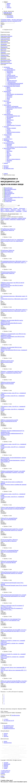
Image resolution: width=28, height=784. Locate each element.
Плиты (8, 110)
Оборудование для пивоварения (15, 94)
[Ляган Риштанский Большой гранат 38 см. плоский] (14, 584)
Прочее (8, 113)
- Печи (23, 209)
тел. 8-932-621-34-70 (9, 720)
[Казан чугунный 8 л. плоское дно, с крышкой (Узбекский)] (14, 642)
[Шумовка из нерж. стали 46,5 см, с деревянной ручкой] (14, 394)
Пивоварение (7, 91)
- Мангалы (13, 209)
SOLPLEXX (10, 71)
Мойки (8, 87)
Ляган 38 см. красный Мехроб (8, 519)
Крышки (9, 130)
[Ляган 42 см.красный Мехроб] (9, 561)
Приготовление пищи (9, 148)
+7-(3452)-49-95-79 (5, 770)
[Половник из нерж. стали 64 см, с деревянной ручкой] (14, 495)
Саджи (8, 161)
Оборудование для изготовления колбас (17, 147)
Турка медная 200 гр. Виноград (9, 541)
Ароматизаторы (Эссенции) (14, 125)
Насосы (8, 88)
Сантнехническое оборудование (12, 86)
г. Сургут (6, 719)
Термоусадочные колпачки (13, 132)
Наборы (9, 121)
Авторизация (10, 17)
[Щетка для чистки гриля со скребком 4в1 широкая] (14, 483)
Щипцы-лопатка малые (7, 362)
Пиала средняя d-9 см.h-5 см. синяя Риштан (12, 241)
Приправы (9, 144)
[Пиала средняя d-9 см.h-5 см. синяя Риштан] (12, 239)
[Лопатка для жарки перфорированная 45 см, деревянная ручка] (14, 432)
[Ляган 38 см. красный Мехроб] (9, 518)
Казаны (8, 149)
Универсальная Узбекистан (7, 273)
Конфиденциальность (9, 728)
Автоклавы (6, 140)
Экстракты (9, 96)
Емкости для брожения (12, 106)
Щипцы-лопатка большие (7, 383)
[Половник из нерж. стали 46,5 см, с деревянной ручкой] (14, 445)
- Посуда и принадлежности (14, 210)
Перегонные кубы (11, 78)
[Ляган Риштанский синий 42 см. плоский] (12, 572)
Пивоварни (9, 95)
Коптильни (9, 151)
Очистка (9, 124)
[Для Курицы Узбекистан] (7, 250)
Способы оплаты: (5, 715)
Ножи (8, 156)
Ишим (8, 4)
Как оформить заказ (9, 725)
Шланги (9, 111)
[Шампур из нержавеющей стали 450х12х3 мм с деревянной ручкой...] (14, 335)
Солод (8, 99)
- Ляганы (6, 209)
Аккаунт (6, 733)
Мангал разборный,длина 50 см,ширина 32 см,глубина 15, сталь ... (12, 609)
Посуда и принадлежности (13, 159)
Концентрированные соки (13, 115)
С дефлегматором (11, 82)
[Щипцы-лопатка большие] (8, 382)
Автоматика (7, 67)
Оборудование (7, 105)
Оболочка (9, 145)
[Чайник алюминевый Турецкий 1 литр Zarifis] (13, 471)
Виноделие (6, 101)
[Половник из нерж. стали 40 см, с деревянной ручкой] (14, 407)
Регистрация (10, 15)
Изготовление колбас (9, 143)
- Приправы (17, 211)
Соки (8, 103)
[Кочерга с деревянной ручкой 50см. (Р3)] (11, 371)
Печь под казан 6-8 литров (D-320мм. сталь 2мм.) (13, 682)
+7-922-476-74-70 (5, 772)
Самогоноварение (8, 114)
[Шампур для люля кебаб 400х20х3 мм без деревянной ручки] (14, 321)
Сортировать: (4, 214)
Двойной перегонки (12, 80)
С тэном (9, 73)
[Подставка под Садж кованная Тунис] (11, 619)
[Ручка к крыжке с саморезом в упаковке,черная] (13, 218)
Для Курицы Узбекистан (7, 251)
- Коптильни (21, 208)
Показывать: (4, 215)
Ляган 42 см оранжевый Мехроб (9, 551)
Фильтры (9, 90)
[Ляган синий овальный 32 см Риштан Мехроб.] (13, 507)
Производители (8, 742)
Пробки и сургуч (8, 138)
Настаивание (10, 117)
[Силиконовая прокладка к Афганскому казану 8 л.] (14, 309)
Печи (8, 157)
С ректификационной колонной (15, 83)
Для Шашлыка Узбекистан (7, 230)
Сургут (8, 6)
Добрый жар (10, 72)
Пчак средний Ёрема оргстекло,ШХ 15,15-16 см (13, 631)
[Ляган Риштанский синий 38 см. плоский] (12, 529)
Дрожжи (9, 92)
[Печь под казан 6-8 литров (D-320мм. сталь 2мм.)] (14, 681)
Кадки (8, 137)
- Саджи (24, 211)
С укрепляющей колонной (13, 84)
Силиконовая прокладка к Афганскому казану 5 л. (13, 262)
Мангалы (9, 155)
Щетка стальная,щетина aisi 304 (9, 421)
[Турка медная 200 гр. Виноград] (9, 539)
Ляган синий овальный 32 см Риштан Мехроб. (12, 508)
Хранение (6, 126)
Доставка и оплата (8, 727)
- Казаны (14, 208)
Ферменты (9, 122)
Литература (9, 109)
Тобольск (9, 7)
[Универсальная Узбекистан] (8, 272)
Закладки (6, 736)
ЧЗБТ (8, 79)
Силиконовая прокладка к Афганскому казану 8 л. (13, 311)
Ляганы (8, 153)
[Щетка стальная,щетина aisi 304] (9, 420)
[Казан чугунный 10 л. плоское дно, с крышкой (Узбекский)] (14, 655)
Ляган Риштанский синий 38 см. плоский (11, 530)
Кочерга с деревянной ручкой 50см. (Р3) (11, 372)
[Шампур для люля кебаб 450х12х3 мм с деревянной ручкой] (14, 348)
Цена (2, 204)
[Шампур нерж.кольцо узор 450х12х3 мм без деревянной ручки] (14, 284)
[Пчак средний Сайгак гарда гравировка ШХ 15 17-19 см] (14, 668)
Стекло (8, 129)
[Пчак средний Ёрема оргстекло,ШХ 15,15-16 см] (13, 629)
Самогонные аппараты (9, 69)
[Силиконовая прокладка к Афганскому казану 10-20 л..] (14, 297)
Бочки (8, 136)
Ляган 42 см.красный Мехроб (8, 562)
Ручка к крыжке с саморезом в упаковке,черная (13, 219)
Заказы (5, 734)
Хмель (8, 98)
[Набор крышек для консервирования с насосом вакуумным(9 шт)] (14, 459)
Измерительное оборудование (14, 107)
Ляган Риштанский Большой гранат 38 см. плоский (14, 585)
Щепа (8, 152)
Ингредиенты (10, 119)
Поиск (2, 24)
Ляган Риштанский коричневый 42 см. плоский (13, 596)
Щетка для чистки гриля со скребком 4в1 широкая (13, 484)
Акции (5, 741)
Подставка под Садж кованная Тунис (10, 620)
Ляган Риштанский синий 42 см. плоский (11, 573)
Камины (6, 163)
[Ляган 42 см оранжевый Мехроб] (9, 550)
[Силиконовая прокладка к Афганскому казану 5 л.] (14, 261)
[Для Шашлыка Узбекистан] (8, 228)
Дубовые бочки (7, 134)
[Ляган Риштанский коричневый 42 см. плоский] (13, 594)
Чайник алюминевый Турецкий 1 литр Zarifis (12, 472)
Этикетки (9, 133)
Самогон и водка (11, 75)
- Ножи (18, 209)
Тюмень (9, 3)
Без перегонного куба (12, 76)
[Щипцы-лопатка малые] (7, 360)
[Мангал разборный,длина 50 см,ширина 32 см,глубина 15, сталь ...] (14, 607)
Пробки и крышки (11, 128)
